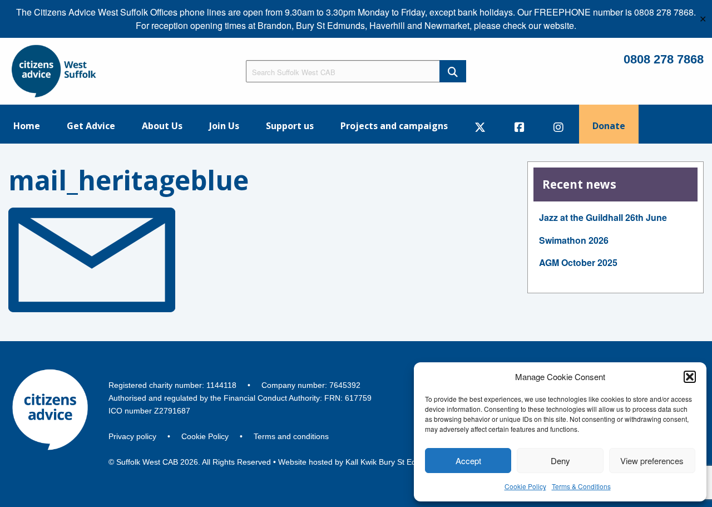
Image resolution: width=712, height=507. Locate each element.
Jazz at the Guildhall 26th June (603, 217)
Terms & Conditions (581, 486)
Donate (608, 126)
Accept (468, 460)
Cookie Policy (525, 486)
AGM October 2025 (578, 262)
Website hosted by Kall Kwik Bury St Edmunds (359, 461)
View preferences (652, 460)
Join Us (224, 126)
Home (26, 126)
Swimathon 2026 (574, 240)
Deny (560, 460)
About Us (162, 126)
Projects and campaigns (394, 126)
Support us (290, 126)
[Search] (452, 71)
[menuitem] (26, 124)
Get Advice (91, 126)
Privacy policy (132, 436)
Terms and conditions (291, 436)
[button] (689, 376)
